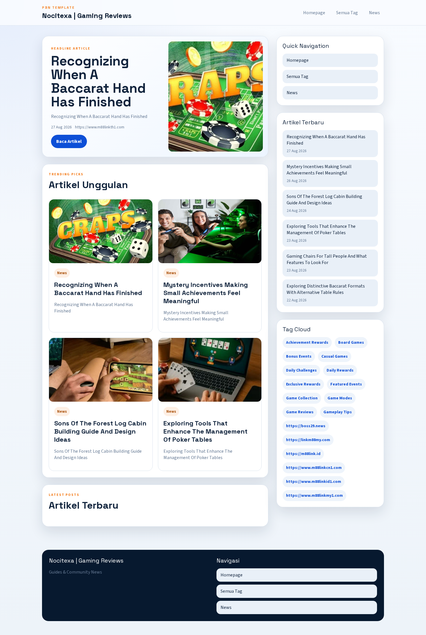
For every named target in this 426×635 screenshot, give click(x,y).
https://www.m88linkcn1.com (314, 468)
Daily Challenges (301, 370)
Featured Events (346, 384)
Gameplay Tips (337, 412)
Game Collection (302, 398)
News (374, 13)
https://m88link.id (303, 454)
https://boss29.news (305, 426)
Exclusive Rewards (303, 384)
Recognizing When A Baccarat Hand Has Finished (98, 289)
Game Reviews (300, 412)
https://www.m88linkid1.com (313, 482)
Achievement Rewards (307, 342)
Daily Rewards (340, 370)
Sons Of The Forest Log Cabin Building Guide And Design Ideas (100, 431)
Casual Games (334, 356)
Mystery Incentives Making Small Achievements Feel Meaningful (205, 293)
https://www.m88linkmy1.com (314, 495)
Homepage (314, 13)
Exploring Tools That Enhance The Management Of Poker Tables (205, 431)
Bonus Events (299, 356)
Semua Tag (347, 13)
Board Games (351, 342)
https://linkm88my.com (308, 440)
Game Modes (339, 398)
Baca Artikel (69, 141)
